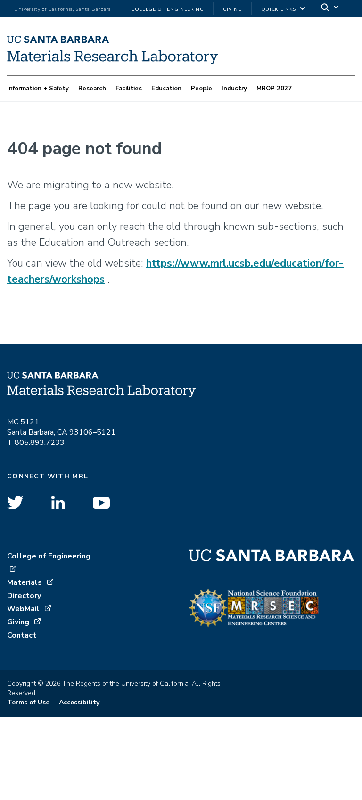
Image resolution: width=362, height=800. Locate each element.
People (201, 88)
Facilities (128, 88)
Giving (232, 9)
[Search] (330, 8)
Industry (234, 88)
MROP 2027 (274, 88)
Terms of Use (28, 702)
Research (92, 88)
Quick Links (278, 9)
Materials (24, 582)
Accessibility (79, 702)
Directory (24, 595)
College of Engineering (167, 9)
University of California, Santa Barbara (62, 9)
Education (166, 88)
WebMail (23, 609)
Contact (21, 635)
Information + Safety (38, 88)
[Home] (112, 61)
